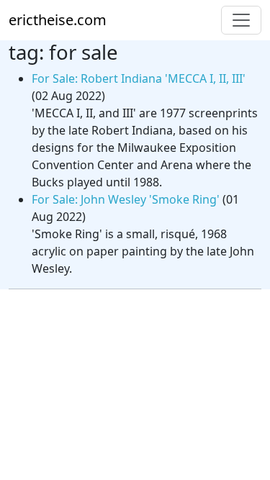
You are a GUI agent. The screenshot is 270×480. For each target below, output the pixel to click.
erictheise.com (58, 20)
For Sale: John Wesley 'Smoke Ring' (126, 199)
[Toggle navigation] (241, 20)
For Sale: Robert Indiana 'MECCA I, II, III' (139, 78)
